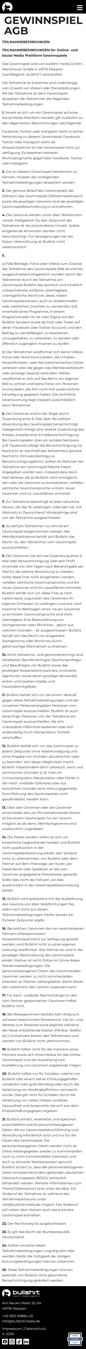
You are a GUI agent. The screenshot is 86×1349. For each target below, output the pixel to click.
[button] (79, 7)
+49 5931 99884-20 (17, 1316)
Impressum (12, 1329)
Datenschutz (35, 1329)
